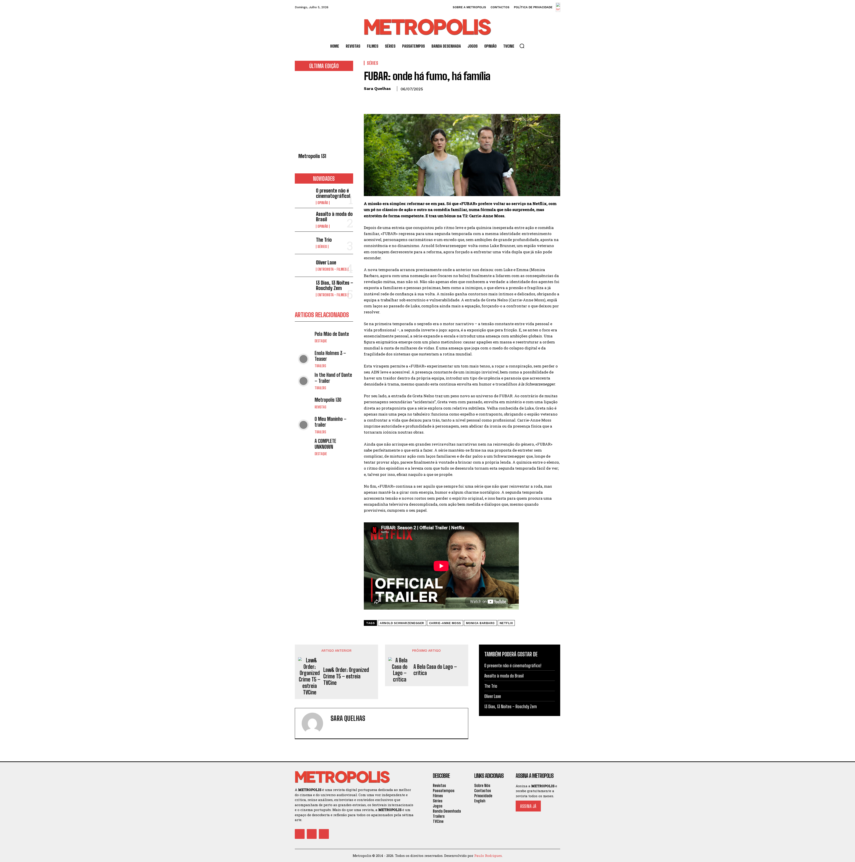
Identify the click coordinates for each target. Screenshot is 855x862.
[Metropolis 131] (324, 113)
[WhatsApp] (399, 99)
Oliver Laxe (326, 263)
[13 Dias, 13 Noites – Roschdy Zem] (303, 288)
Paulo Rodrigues (488, 855)
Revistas (320, 407)
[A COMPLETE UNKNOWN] (303, 447)
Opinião (323, 203)
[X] (378, 99)
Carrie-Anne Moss (445, 623)
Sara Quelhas (377, 88)
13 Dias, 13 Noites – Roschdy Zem (334, 285)
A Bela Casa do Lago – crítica (435, 670)
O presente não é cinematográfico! (333, 193)
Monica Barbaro (480, 623)
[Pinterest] (388, 99)
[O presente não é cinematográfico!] (303, 196)
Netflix (506, 623)
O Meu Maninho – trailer (330, 422)
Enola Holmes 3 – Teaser (330, 356)
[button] (522, 46)
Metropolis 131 (312, 156)
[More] (409, 99)
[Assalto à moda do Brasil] (303, 219)
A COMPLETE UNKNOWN (325, 444)
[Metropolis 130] (303, 403)
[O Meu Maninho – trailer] (303, 425)
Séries (322, 246)
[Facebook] (368, 99)
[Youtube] (324, 834)
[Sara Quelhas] (315, 723)
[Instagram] (312, 834)
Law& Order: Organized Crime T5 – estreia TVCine (346, 676)
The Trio (324, 240)
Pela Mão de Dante (332, 334)
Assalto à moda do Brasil (334, 216)
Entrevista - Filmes (332, 269)
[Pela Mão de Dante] (303, 337)
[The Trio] (303, 243)
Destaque (321, 341)
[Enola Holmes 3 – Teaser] (303, 359)
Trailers (320, 366)
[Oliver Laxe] (303, 265)
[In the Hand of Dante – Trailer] (303, 381)
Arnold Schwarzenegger (402, 623)
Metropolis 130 (328, 400)
